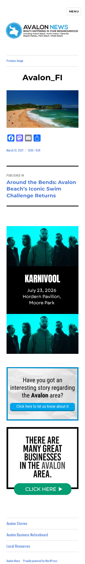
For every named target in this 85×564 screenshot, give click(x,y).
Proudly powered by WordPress (40, 561)
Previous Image (15, 60)
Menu (74, 11)
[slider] (47, 350)
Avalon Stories (17, 523)
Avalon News (13, 561)
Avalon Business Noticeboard (27, 534)
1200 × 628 (34, 150)
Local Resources (18, 546)
